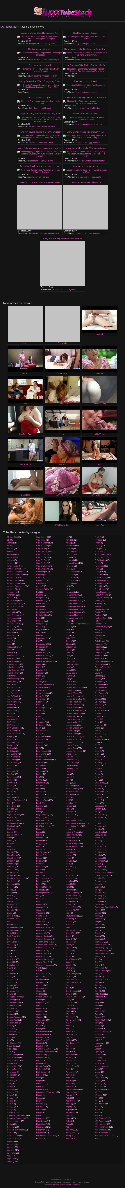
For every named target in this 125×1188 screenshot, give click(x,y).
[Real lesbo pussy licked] (85, 86)
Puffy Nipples (100, 560)
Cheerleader (12, 1005)
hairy (77, 44)
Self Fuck (98, 696)
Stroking (98, 887)
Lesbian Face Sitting (74, 702)
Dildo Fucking (42, 612)
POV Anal (69, 1017)
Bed (9, 794)
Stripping (98, 884)
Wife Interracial (101, 1130)
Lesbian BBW (71, 690)
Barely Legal (12, 777)
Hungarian (40, 1130)
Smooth (98, 789)
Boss (9, 896)
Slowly (97, 777)
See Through (100, 693)
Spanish (98, 829)
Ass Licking (12, 690)
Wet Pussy (99, 1104)
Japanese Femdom (74, 601)
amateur (32, 126)
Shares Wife (100, 711)
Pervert (68, 1075)
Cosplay (10, 1089)
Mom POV (70, 901)
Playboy (69, 1107)
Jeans (68, 621)
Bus (8, 922)
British (9, 907)
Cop (9, 1084)
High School (41, 1072)
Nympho (69, 965)
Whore (97, 1110)
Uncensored (100, 1043)
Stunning (98, 896)
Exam (38, 728)
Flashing (39, 838)
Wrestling (11, 1153)
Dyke (38, 679)
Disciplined (41, 624)
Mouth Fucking (72, 916)
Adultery (10, 557)
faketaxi (55, 233)
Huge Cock (41, 1124)
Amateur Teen (13, 583)
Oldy (67, 985)
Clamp (10, 1026)
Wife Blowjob (100, 1118)
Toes (97, 1005)
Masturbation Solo (73, 826)
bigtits (50, 161)
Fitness (39, 835)
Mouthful (69, 919)
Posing (68, 1136)
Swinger (98, 913)
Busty (9, 924)
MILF (68, 783)
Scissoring (99, 682)
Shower (98, 734)
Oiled (68, 971)
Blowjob (10, 875)
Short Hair (99, 725)
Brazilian (10, 904)
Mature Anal (70, 838)
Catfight (10, 982)
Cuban (10, 1124)
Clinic (9, 1037)
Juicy (68, 635)
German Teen (42, 962)
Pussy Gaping (100, 580)
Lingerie (69, 754)
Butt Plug (11, 945)
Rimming (98, 635)
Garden (39, 919)
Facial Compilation (44, 760)
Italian (68, 569)
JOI (67, 589)
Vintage (98, 1063)
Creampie (11, 1112)
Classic (10, 1029)
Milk (67, 864)
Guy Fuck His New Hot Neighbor (85, 182)
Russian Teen (100, 667)
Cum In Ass (41, 540)
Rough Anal (100, 653)
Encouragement (43, 708)
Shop (97, 722)
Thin (96, 962)
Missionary (70, 875)
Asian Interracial (14, 670)
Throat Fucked (101, 971)
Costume (11, 1092)
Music (68, 924)
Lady (68, 661)
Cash (9, 977)
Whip (97, 1107)
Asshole (10, 708)
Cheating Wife (13, 1003)
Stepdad (98, 855)
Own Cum (70, 1008)
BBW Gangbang (14, 728)
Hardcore (40, 1058)
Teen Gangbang (101, 948)
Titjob (97, 1000)
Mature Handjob (72, 844)
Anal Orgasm (12, 624)
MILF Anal (70, 786)
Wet (96, 1101)
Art (8, 650)
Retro (97, 621)
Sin (96, 745)
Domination (41, 644)
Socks (97, 803)
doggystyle (42, 161)
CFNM (9, 956)
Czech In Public (42, 589)
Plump (68, 1118)
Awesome (11, 719)
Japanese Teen (72, 618)
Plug (67, 1115)
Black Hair (11, 864)
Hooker (39, 1095)
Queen (97, 601)
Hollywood (40, 1084)
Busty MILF (11, 933)
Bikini (9, 838)
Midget (68, 858)
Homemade (41, 1089)
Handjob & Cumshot (44, 1049)
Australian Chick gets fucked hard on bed (39, 166)
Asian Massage (13, 679)
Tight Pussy (99, 979)
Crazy (9, 1110)
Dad (38, 592)
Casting (10, 979)
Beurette (10, 809)
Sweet (97, 910)
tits (38, 143)
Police (68, 1121)
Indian (68, 543)
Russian (98, 658)
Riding (97, 632)
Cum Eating (41, 537)
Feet (38, 789)
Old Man (69, 977)
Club (9, 1052)
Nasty (68, 927)
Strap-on (98, 870)
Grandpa (40, 1011)
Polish (68, 1124)
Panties (69, 1040)
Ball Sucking (12, 763)
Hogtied (39, 1081)
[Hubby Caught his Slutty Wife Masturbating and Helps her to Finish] (85, 154)
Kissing (69, 641)
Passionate (70, 1055)
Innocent (69, 549)
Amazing (10, 592)
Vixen (97, 1075)
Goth (38, 1005)
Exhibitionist (41, 731)
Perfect (68, 1063)
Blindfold (10, 867)
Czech (39, 586)
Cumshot (40, 572)
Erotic (38, 713)
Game (38, 910)
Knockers (69, 647)
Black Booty (12, 855)
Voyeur (98, 1081)
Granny (39, 1014)
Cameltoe (11, 959)
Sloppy (98, 774)
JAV (67, 586)
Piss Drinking (71, 1101)
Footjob (39, 855)
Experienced (41, 737)
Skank (97, 754)
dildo (53, 126)
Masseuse (70, 815)
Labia (68, 653)
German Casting (43, 936)
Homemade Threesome (46, 1092)
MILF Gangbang (72, 789)
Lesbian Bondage (73, 696)
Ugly (97, 1040)
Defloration (40, 604)
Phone (68, 1084)
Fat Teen (39, 786)
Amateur (10, 563)
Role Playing (100, 641)
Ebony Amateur (42, 684)
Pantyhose (70, 1043)
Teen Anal (99, 942)
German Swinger (43, 959)
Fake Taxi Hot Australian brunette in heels (40, 182)
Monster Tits (71, 910)
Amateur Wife (12, 589)
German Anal (41, 930)
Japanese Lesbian (73, 606)
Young (9, 1162)
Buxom (10, 948)
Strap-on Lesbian (102, 875)
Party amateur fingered (40, 65)
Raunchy (98, 604)
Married (69, 806)
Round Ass (99, 656)
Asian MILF (11, 676)
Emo (38, 705)
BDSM (9, 737)
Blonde (10, 870)
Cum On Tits (41, 563)
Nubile (68, 951)
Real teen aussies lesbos (85, 33)
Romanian (99, 644)
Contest (10, 1081)
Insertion (69, 551)
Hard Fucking (41, 1055)
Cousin (10, 1104)
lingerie (78, 108)
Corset (10, 1086)
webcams (43, 143)
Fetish (38, 803)
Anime (9, 638)
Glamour (39, 982)
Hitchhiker (40, 1075)
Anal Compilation (14, 604)
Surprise (98, 901)
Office (68, 968)
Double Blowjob (43, 656)
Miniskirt (69, 867)
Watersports (100, 1089)
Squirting (98, 852)
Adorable (11, 554)
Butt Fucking (12, 942)
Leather (69, 676)
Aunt (9, 713)
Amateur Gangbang (15, 572)
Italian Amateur (72, 572)
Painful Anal (70, 1031)
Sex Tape (99, 705)
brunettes (41, 44)
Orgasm (69, 994)
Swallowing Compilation (105, 907)
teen (93, 44)
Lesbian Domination (74, 699)
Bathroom (11, 783)
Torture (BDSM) (101, 1020)
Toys (97, 1023)
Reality (98, 612)
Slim (96, 771)
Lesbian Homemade (74, 711)
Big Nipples (12, 826)
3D (8, 540)
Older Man (70, 979)
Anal (9, 598)
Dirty (38, 618)
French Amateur (42, 878)
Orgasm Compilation (74, 997)
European (40, 722)
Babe (9, 739)
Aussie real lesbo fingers (40, 97)
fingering (83, 44)
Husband (40, 1133)
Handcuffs (40, 1043)
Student (98, 893)
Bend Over (11, 806)
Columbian (11, 1072)
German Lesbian (43, 948)
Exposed (40, 742)
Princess (98, 540)
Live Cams (70, 757)
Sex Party (99, 702)
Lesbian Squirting (73, 742)
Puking (98, 563)
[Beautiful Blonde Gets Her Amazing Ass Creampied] (39, 38)
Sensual (98, 699)
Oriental (69, 1003)
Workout (10, 1147)
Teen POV (99, 956)
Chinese (10, 1008)
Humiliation (41, 1127)
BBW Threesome (14, 734)
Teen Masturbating (102, 953)
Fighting (39, 806)
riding (31, 177)
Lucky (68, 777)
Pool (67, 1127)
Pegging (69, 1060)
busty (57, 290)
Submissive (99, 898)
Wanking (98, 1084)
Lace (68, 656)
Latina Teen (70, 673)
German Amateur (43, 927)
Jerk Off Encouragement (76, 624)
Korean (69, 650)
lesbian (54, 76)
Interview (69, 566)
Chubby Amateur (14, 1017)
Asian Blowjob (13, 664)
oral (89, 44)
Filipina (39, 809)
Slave (97, 765)
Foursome (40, 867)
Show (97, 731)
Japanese (70, 592)
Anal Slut (11, 627)
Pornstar (69, 1130)
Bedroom (11, 797)
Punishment (100, 566)
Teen (97, 939)
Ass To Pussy (12, 699)
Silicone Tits (100, 739)
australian (48, 233)
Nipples (69, 948)
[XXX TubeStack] (62, 11)
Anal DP (10, 609)
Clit (8, 1040)
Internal (69, 557)
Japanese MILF (72, 609)
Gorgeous (40, 1003)
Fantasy (39, 771)
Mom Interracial (72, 898)
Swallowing (99, 904)
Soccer (98, 800)
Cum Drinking (13, 1138)
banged (46, 177)
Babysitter (11, 742)
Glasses (39, 985)
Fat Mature (40, 783)
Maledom (69, 803)
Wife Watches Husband (104, 1136)
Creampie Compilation (16, 1115)
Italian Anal (70, 575)
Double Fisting (42, 658)
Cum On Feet (41, 560)
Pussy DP (99, 575)
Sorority (98, 823)
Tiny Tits (98, 991)
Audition (10, 711)
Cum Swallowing (43, 566)
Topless (98, 1017)
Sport (97, 844)
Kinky (68, 638)
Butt (8, 939)
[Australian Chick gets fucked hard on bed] (39, 171)
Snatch (98, 794)
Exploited (40, 739)
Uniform (98, 1049)
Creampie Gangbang (16, 1118)
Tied (96, 974)
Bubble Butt (12, 916)
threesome (91, 60)
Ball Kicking (12, 757)
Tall (96, 922)
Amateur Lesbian (14, 577)
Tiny (96, 985)
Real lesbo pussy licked (85, 81)
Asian (9, 653)
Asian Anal (11, 658)
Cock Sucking (13, 1060)
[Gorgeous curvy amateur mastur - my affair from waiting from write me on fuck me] (39, 119)
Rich (97, 630)
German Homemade (44, 945)
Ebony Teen (41, 699)
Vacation (98, 1055)
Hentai (39, 1063)
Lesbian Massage (73, 719)
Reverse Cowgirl (102, 627)
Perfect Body (71, 1066)
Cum (9, 1133)
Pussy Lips (99, 586)
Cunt (38, 577)
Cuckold (10, 1127)
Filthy (38, 812)
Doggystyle (41, 638)
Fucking (39, 890)
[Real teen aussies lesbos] (85, 38)
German (39, 924)
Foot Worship (41, 852)
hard (41, 177)
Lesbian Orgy (71, 731)
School (98, 679)
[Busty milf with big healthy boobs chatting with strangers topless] (62, 263)
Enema (39, 711)
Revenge (98, 624)
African (10, 560)
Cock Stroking (13, 1058)
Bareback (11, 771)
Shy (96, 737)
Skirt (96, 760)
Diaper (39, 606)
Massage (69, 812)
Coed (9, 1063)
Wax (96, 1092)
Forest (38, 864)
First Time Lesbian (44, 826)
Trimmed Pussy (101, 1031)
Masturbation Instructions (76, 823)
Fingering (40, 818)
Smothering (99, 791)
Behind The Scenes (15, 800)
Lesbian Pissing (72, 734)
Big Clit (10, 818)
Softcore (98, 809)
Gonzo (39, 1000)
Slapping (98, 763)
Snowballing (100, 797)
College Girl (12, 1066)
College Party (12, 1069)
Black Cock (11, 858)
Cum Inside (41, 549)
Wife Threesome (101, 1133)
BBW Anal (11, 725)
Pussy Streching (101, 595)
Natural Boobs (71, 930)
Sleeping (98, 768)
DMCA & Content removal (62, 1184)
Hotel (38, 1112)
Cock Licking (12, 1055)
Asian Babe (12, 661)
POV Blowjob (71, 1020)
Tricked (98, 1029)
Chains (10, 994)
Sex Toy (98, 708)
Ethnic (38, 719)
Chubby (10, 1014)
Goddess (40, 994)
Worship (10, 1150)
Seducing (99, 690)
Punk (97, 569)
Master (68, 818)
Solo (97, 812)
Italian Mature (71, 580)
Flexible (39, 841)
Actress (10, 551)
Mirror (68, 870)
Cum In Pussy (42, 546)
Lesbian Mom (71, 725)
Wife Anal (99, 1115)
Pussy (97, 572)
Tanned (98, 924)
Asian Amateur (13, 656)
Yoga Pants (12, 1159)
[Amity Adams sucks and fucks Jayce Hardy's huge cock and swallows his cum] (39, 154)
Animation (11, 635)
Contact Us (76, 1184)
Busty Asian (12, 930)
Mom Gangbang (72, 893)
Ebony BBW (41, 690)
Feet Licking (41, 791)
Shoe (97, 719)
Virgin (97, 1069)
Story (97, 864)
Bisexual (10, 844)
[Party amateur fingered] (39, 70)
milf (97, 60)
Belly (9, 803)
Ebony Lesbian (42, 693)
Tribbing (98, 1026)
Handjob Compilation (45, 1052)
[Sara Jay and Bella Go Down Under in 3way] (85, 54)
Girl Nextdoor (41, 974)
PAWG (68, 1011)
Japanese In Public (73, 604)
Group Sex (40, 1020)
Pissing (69, 1104)
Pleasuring (70, 1112)
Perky (68, 1069)
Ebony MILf (41, 696)
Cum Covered (13, 1136)
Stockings (99, 861)
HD (37, 1026)
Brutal (9, 913)
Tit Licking (99, 997)
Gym (38, 1023)
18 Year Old (12, 537)
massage (85, 108)
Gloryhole (40, 988)
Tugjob (98, 1034)
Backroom (11, 745)
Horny (38, 1101)
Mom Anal (70, 890)
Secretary (99, 687)
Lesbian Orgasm (72, 728)
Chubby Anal (12, 1020)
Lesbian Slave (71, 739)
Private (98, 546)
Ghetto (39, 968)
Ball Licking (12, 760)
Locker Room (71, 763)
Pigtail (68, 1098)
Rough (97, 650)
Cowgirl (10, 1107)
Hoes (38, 1078)
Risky (97, 638)
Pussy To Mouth (101, 598)
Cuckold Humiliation (15, 1130)
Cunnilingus (41, 575)
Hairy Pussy (41, 1037)
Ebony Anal (41, 687)
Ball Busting (12, 754)
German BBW (42, 933)
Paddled (69, 1026)
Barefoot (10, 774)
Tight (97, 977)
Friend (39, 884)
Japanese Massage (74, 612)
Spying (98, 849)
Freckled (39, 872)
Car (8, 971)
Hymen (39, 1138)
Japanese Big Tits (73, 598)
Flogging (40, 844)
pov (46, 44)
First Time (40, 820)
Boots (9, 890)
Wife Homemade (102, 1127)
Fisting (39, 832)
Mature (68, 829)
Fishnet (39, 829)
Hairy (38, 1029)
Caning (10, 968)
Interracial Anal (72, 563)
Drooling (39, 670)
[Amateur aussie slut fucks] (85, 171)
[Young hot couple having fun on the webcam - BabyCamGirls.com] (39, 137)
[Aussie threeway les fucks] (85, 118)
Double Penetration (44, 661)
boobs (77, 60)
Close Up (11, 1046)
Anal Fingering (13, 615)
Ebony (39, 682)
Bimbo (9, 841)
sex (49, 126)
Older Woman (71, 982)
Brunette (10, 910)
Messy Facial (71, 852)
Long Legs (70, 768)
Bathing (10, 780)
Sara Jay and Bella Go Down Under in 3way (85, 49)
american (96, 143)
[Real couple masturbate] (39, 54)
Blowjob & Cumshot (15, 878)
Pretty (97, 537)
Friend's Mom (41, 887)
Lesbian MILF (71, 716)
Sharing (98, 713)
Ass (8, 684)
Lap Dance (70, 664)
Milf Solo (69, 861)
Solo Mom (99, 818)
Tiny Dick (98, 988)
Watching (99, 1086)
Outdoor (69, 1005)
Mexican (69, 855)
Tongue (98, 1011)
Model (68, 884)
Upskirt (98, 1052)
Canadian (11, 965)
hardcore (83, 177)
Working (10, 1144)
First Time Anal (42, 823)
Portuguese (70, 1133)
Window (10, 1141)
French (39, 875)
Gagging (39, 907)
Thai (96, 959)
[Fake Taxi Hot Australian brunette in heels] (39, 207)
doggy (89, 143)
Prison (97, 543)
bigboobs (72, 290)
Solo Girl (98, 815)
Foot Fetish (40, 849)
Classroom (11, 1031)
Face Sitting (41, 754)
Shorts (97, 728)
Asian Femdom (13, 667)
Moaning (69, 881)
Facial (38, 757)
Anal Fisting (12, 618)
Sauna (97, 673)
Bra (8, 901)
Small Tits (99, 783)
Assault (10, 705)
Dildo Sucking (42, 615)
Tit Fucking (99, 994)
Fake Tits (40, 763)
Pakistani (69, 1034)
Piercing (69, 1095)
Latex (68, 667)
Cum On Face (42, 557)
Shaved (98, 716)
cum (31, 161)
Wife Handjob (100, 1124)
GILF (38, 901)
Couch (10, 1095)
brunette (39, 233)
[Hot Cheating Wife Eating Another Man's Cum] (85, 70)
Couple (10, 1101)
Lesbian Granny (72, 708)
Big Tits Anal (12, 835)
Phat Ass (69, 1081)
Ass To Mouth (12, 696)
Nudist (68, 953)
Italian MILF (70, 577)
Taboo (97, 919)
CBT (9, 951)
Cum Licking (41, 551)
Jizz (67, 630)
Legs (68, 679)
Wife (96, 1112)
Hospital (39, 1104)
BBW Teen (11, 731)
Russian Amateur (102, 661)
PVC (67, 1023)
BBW (9, 722)
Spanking (99, 832)
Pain (67, 1029)
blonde (83, 60)
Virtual (97, 1072)
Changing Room (14, 997)
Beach (9, 786)
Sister (97, 751)
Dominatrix (40, 647)
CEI (8, 953)
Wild (96, 1138)
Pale (67, 1037)
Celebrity (11, 988)
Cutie (38, 583)
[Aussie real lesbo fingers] (39, 102)
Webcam (98, 1095)
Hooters (39, 1098)
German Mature (42, 953)
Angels (10, 632)
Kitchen (69, 644)
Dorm (38, 650)
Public (97, 551)
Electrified (40, 702)
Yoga (9, 1156)
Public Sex (99, 557)
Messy (68, 849)
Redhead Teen (101, 618)
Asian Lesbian (13, 673)
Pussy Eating (100, 577)
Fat (37, 777)
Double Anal (41, 653)
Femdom (40, 794)
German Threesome (44, 965)
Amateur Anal (12, 566)
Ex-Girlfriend (41, 725)
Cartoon (10, 974)
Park (67, 1046)
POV (67, 1014)
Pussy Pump (100, 589)
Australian (11, 716)
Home (38, 1086)
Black (9, 852)
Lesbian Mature (72, 722)
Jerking (69, 627)
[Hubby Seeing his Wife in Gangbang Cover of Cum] (39, 86)
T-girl (97, 916)
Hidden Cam (41, 1066)
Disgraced (40, 630)
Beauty (10, 789)
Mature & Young (72, 832)
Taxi (96, 930)
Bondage (11, 884)
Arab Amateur (12, 647)
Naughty (69, 939)
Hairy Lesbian (42, 1031)
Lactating (69, 658)
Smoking (98, 786)
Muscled (69, 922)
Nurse (68, 956)
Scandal (98, 676)
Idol (67, 537)
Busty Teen (11, 936)
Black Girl (11, 861)
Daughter (40, 598)
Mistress (69, 878)
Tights (97, 982)
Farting (39, 774)
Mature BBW (71, 841)
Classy (10, 1034)
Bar (8, 768)
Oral (67, 988)
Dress (38, 667)
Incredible (70, 540)
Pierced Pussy (71, 1092)
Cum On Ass (41, 554)
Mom (68, 887)
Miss (67, 872)
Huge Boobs (41, 1121)
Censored (11, 991)
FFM (38, 748)
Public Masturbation (103, 554)
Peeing (68, 1058)
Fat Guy (39, 780)
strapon (83, 124)
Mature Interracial (73, 846)
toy (103, 161)
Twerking (98, 1037)
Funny (38, 898)
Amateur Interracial (15, 575)
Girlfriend (40, 979)
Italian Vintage (71, 583)
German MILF (42, 951)
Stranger (98, 867)
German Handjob (43, 942)
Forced (39, 858)
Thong (97, 965)
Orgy (68, 1000)
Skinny (97, 757)
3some (10, 543)
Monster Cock (71, 907)
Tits (96, 1003)
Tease (97, 936)
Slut (96, 780)
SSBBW (98, 670)
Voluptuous (99, 1078)
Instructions (70, 554)
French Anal (41, 881)
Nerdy (68, 945)
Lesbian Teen (71, 748)
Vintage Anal (100, 1066)
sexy (36, 177)
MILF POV (70, 794)
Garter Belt (40, 922)
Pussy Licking (100, 583)
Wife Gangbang (101, 1121)
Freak (38, 870)
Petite (68, 1078)
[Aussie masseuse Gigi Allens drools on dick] (85, 102)
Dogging (39, 635)
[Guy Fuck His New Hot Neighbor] (85, 207)
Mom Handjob (71, 896)
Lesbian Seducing (73, 737)
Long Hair (70, 765)
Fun (37, 896)
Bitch (9, 846)
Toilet (97, 1008)
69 (8, 546)
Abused (10, 549)
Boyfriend (11, 898)
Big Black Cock (13, 815)
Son (96, 820)
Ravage (98, 606)
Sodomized (99, 806)
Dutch (38, 676)
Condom (10, 1078)
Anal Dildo (11, 612)
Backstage (11, 751)
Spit (96, 841)
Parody (68, 1049)
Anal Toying (12, 630)
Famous (39, 768)
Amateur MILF (13, 580)
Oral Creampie (72, 991)
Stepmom (99, 858)
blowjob (96, 108)
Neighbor (69, 942)
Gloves (39, 991)
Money (68, 904)
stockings (49, 60)
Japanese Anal (72, 595)
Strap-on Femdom (102, 872)
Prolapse (98, 549)
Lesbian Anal (71, 684)
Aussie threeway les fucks (85, 113)
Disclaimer (48, 1184)
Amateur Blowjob (14, 569)
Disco (38, 627)
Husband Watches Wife (46, 1136)
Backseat (11, 748)
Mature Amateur (72, 835)
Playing (69, 1110)
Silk (96, 742)
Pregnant (69, 1138)
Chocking (11, 1011)
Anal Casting (12, 601)
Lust (67, 780)
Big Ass (10, 812)
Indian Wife (70, 546)
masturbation (39, 60)
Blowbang (11, 872)
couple (56, 60)
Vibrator (98, 1060)
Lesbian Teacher (72, 745)
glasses (52, 44)
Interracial (70, 560)
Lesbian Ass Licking (74, 687)
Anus (9, 641)
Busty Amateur (13, 927)
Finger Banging (42, 815)
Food (38, 846)
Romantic (99, 647)
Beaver (10, 791)
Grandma (40, 1008)
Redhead (99, 615)
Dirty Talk (40, 621)
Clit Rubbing (12, 1043)
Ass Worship (12, 702)
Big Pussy (11, 829)
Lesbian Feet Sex (73, 705)
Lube (68, 774)
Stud (97, 890)
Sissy (97, 748)
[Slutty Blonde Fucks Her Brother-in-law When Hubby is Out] (85, 137)
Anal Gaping (12, 621)
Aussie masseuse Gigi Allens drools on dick (85, 97)
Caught (10, 985)
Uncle (97, 1046)
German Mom (42, 956)
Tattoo (97, 927)
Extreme (39, 745)
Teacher (98, 933)
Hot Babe (40, 1107)
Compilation (12, 1075)
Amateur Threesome (15, 586)
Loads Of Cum (71, 760)
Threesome (99, 968)
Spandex (98, 826)
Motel (68, 913)
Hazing (39, 1060)
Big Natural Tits (13, 823)
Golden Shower (42, 997)
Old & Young (71, 974)
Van (96, 1058)
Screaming (99, 684)
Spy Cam (98, 846)
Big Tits (10, 832)
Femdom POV (42, 800)
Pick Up (69, 1086)
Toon (97, 1014)
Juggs (68, 632)
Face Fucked (41, 751)
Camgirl (10, 962)
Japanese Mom (72, 615)
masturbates (97, 161)
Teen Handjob (101, 951)
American (11, 595)
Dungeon (40, 673)
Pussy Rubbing (101, 592)
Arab (9, 644)
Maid (68, 800)
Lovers (68, 771)
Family (39, 765)
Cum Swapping (42, 569)
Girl (37, 971)
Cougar (10, 1098)
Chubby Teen (12, 1023)
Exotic (38, 734)
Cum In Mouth (42, 543)
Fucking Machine (43, 893)
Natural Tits (70, 933)
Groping (39, 1017)
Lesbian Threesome (74, 751)
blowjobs (33, 44)
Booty (9, 893)
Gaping (39, 916)
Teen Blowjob (100, 945)
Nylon (68, 962)
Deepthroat (41, 601)
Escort (38, 716)
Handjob (39, 1046)
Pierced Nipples (72, 1089)
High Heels (41, 1069)
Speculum (99, 835)
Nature (68, 936)
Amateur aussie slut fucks (85, 166)
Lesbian (69, 682)
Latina (68, 670)
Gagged (39, 904)
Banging (10, 765)
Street (97, 878)
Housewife (40, 1118)
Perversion (70, 1072)
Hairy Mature (41, 1034)
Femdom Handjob (43, 797)
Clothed (10, 1049)
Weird (97, 1098)
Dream (39, 664)
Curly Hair (40, 580)
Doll (38, 641)
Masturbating (71, 820)
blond (35, 161)
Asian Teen (11, 682)
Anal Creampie (13, 606)
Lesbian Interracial (73, 713)
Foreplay (40, 861)
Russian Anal (100, 664)
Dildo (38, 609)
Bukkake (10, 919)
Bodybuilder (12, 881)
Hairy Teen (40, 1040)
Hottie (38, 1115)
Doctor (39, 632)
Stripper (98, 881)
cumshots (79, 161)
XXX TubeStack (8, 26)
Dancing (39, 595)
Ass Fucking (12, 687)
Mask (68, 809)
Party (68, 1052)
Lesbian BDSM (72, 693)
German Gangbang (44, 939)
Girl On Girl (40, 977)
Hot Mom (40, 1110)
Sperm (97, 838)
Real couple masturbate (39, 49)
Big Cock (11, 820)
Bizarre (10, 849)
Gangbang (40, 913)
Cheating (11, 1000)
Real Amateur (100, 609)
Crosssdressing (13, 1121)
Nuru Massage (72, 959)
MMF (68, 797)
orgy (85, 143)
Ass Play (10, 693)
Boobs (9, 887)
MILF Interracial (72, 791)
